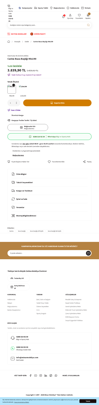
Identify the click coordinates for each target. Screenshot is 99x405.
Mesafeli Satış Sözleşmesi (73, 300)
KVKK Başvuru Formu (72, 317)
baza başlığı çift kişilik (36, 231)
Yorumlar (20, 207)
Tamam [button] (88, 401)
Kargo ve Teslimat (24, 190)
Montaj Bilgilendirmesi (26, 215)
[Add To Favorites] (56, 161)
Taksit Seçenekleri (24, 182)
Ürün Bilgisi (21, 174)
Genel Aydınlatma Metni (73, 306)
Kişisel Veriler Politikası (72, 303)
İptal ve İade (21, 199)
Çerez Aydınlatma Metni (73, 313)
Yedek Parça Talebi (42, 303)
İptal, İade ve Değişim (43, 300)
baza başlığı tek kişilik (54, 231)
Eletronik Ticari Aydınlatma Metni (76, 310)
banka (12, 231)
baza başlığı (21, 231)
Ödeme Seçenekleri (42, 306)
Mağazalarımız (12, 306)
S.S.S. (38, 310)
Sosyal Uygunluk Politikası (74, 320)
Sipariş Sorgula (41, 313)
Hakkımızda (11, 300)
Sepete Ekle (59, 103)
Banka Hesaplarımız (13, 310)
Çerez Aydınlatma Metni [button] (21, 402)
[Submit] (88, 253)
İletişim (9, 303)
